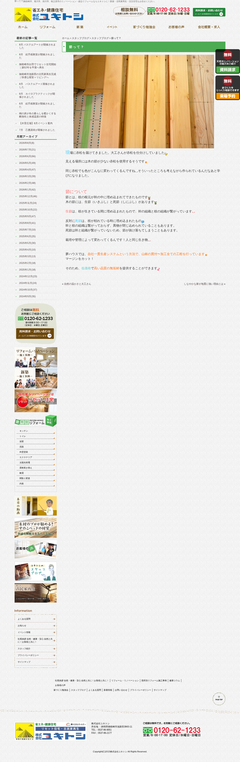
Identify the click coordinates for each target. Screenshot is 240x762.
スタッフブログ (80, 38)
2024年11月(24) (28, 283)
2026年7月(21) (27, 149)
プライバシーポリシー (28, 655)
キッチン (24, 431)
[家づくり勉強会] (144, 28)
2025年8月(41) (27, 223)
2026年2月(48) (27, 183)
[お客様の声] (176, 28)
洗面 (22, 447)
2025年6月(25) (27, 236)
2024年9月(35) (27, 296)
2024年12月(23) (28, 276)
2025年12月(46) (28, 196)
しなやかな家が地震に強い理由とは (203, 283)
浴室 (22, 441)
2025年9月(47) (27, 216)
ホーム (65, 38)
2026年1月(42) (27, 189)
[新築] (79, 28)
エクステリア (26, 457)
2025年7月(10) (27, 229)
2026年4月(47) (27, 169)
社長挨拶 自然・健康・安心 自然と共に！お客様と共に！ (82, 680)
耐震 (22, 473)
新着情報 (108, 690)
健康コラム (174, 680)
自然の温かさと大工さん (77, 283)
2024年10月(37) (28, 289)
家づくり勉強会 (61, 690)
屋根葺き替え (26, 468)
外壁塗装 (24, 452)
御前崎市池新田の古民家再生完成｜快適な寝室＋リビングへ (37, 76)
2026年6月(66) (27, 156)
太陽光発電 (25, 462)
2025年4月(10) (27, 249)
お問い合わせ (121, 690)
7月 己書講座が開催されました (37, 129)
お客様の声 (60, 685)
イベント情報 (24, 632)
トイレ (23, 436)
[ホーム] (23, 28)
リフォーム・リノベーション (125, 680)
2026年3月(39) (27, 176)
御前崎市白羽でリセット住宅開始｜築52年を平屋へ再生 (37, 66)
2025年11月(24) (28, 203)
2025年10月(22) (28, 209)
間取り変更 (25, 478)
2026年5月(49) (27, 162)
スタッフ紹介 (24, 648)
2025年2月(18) (27, 263)
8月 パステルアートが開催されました (37, 46)
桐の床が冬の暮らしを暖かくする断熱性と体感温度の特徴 (37, 115)
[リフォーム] (47, 28)
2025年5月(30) (27, 243)
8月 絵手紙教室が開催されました (37, 56)
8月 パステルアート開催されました (37, 85)
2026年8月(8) (26, 142)
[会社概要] (208, 28)
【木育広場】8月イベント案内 (36, 123)
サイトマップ (24, 662)
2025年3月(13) (27, 256)
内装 (22, 483)
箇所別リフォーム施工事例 (154, 680)
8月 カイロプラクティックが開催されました (37, 95)
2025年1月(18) (27, 269)
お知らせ (22, 625)
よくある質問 (24, 619)
